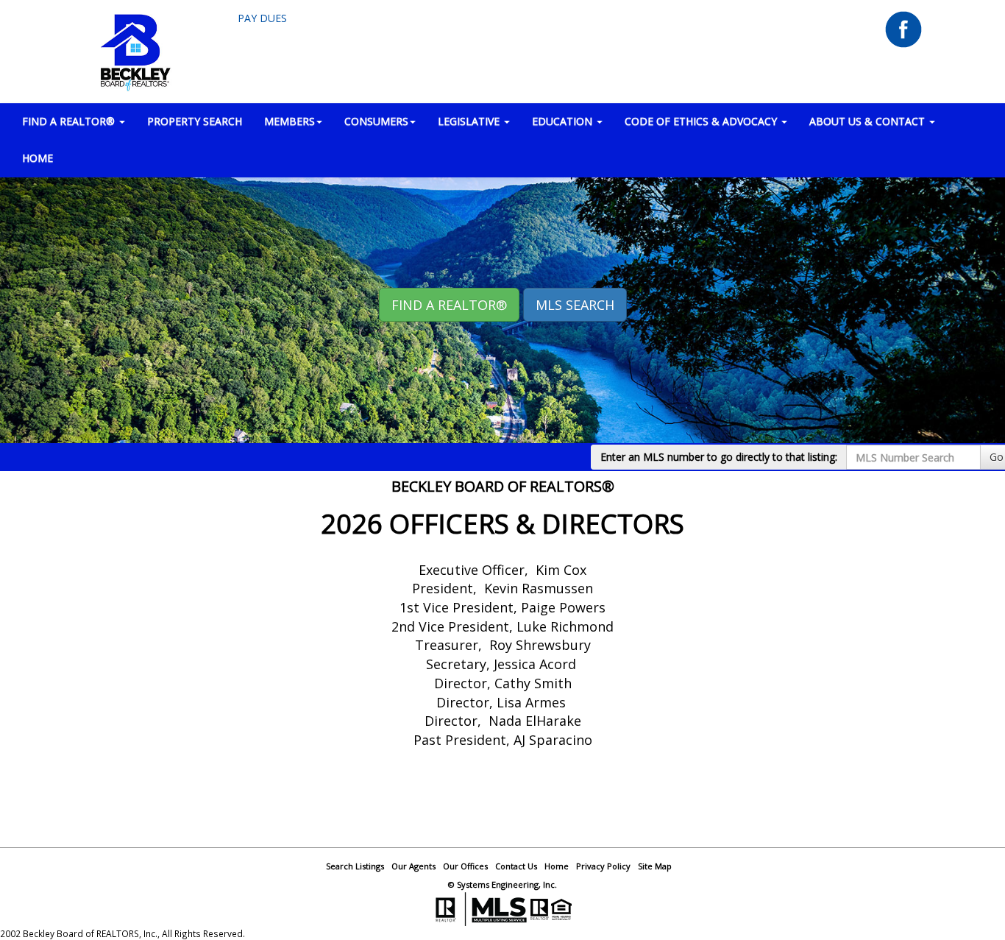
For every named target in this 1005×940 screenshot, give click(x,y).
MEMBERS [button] (289, 121)
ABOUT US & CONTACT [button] (868, 121)
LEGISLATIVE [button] (470, 121)
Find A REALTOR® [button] (449, 305)
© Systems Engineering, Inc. (502, 884)
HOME (37, 158)
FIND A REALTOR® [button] (70, 121)
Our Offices (465, 866)
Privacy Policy (603, 866)
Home (556, 866)
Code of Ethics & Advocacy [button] (702, 121)
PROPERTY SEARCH (194, 121)
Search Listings (355, 866)
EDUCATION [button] (563, 121)
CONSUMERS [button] (376, 121)
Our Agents (413, 866)
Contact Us (516, 866)
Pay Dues (262, 18)
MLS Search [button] (575, 305)
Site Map (655, 866)
